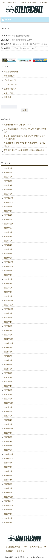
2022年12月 (9, 301)
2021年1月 (8, 369)
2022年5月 (8, 318)
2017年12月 (9, 454)
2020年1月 (8, 399)
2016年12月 (9, 497)
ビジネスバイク (10, 80)
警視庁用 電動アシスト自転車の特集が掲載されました (25, 151)
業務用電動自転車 (11, 72)
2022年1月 (8, 335)
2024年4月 (8, 245)
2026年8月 (8, 168)
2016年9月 (8, 510)
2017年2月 (8, 488)
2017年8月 (8, 467)
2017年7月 (8, 471)
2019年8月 (8, 407)
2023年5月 (8, 288)
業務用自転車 (9, 76)
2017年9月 (8, 463)
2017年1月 (8, 493)
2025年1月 (8, 219)
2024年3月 (8, 249)
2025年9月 (8, 207)
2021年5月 (8, 365)
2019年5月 (8, 416)
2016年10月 (9, 505)
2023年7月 (8, 279)
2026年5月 (8, 181)
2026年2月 (8, 190)
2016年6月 (8, 522)
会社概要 (9, 551)
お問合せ (20, 551)
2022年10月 (9, 309)
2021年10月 (9, 343)
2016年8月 (8, 514)
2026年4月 (8, 185)
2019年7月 (8, 411)
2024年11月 (8, 228)
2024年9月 (8, 232)
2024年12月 (9, 224)
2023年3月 (8, 292)
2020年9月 (8, 373)
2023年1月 (8, 296)
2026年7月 (8, 172)
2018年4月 (8, 441)
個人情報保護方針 (12, 547)
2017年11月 (8, 458)
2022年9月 (8, 313)
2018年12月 (9, 429)
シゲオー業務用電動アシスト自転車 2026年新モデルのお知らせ (24, 137)
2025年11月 (8, 202)
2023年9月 (8, 271)
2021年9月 (8, 347)
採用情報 (7, 97)
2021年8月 (8, 352)
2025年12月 (9, 198)
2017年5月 (8, 476)
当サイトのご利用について (35, 547)
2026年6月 (8, 177)
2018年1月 (8, 450)
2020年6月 (8, 382)
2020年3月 (8, 390)
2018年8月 (8, 433)
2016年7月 (8, 518)
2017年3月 (8, 484)
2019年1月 (8, 424)
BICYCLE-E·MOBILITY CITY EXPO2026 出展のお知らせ (24, 144)
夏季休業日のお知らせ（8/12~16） (18, 125)
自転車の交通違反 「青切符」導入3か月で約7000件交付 (25, 130)
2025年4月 (8, 215)
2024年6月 (8, 236)
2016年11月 (8, 501)
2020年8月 (8, 377)
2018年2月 (8, 446)
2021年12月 (9, 339)
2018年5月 (8, 437)
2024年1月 (8, 258)
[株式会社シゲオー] (24, 12)
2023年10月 (9, 266)
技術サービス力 (10, 89)
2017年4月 (8, 480)
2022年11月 (8, 305)
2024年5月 (8, 241)
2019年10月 (9, 403)
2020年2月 (8, 394)
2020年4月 (8, 386)
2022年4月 (8, 322)
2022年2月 (8, 330)
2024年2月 (8, 254)
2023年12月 (9, 262)
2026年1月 (8, 194)
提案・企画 (8, 93)
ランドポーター (10, 84)
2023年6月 (8, 283)
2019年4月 (8, 420)
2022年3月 (8, 326)
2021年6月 (8, 360)
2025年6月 (8, 211)
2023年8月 (8, 275)
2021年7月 (8, 356)
